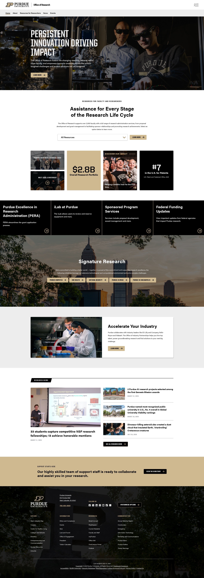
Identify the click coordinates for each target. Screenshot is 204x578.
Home (8, 13)
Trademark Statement (120, 566)
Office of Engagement (67, 536)
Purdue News (122, 540)
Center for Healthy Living (39, 529)
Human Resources (37, 547)
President (63, 540)
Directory (34, 536)
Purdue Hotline (123, 544)
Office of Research (42, 4)
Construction (122, 525)
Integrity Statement (88, 568)
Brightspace (92, 525)
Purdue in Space (118, 280)
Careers (33, 525)
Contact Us (140, 568)
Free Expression (101, 568)
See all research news (114, 444)
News (45, 13)
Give (61, 529)
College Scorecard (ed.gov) (116, 568)
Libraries (33, 551)
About (15, 13)
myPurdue (92, 536)
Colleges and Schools (38, 533)
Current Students (94, 529)
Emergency (121, 529)
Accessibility (64, 568)
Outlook (91, 548)
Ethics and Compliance (67, 521)
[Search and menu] (195, 4)
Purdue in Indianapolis (141, 280)
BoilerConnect (93, 521)
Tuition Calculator (65, 544)
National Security (96, 280)
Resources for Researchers (30, 13)
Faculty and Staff (94, 533)
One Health (76, 280)
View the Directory (153, 471)
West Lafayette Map (37, 521)
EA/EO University (75, 568)
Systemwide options (128, 505)
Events (53, 13)
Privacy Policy (130, 568)
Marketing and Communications (128, 536)
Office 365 (92, 540)
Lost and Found (65, 533)
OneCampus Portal (95, 544)
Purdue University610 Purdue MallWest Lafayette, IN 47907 (68, 497)
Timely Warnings (123, 548)
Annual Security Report (125, 521)
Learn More (37, 75)
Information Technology (125, 533)
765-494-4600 (65, 505)
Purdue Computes (56, 280)
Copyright (79, 566)
